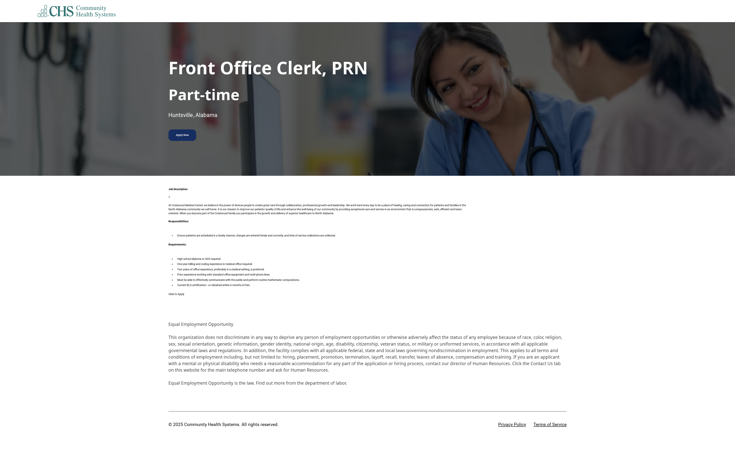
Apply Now (182, 135)
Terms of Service (550, 424)
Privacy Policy (512, 424)
